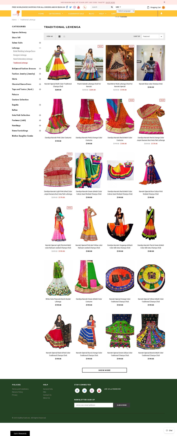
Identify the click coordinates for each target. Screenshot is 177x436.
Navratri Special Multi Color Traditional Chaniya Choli (58, 85)
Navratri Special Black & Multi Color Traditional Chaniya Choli (150, 354)
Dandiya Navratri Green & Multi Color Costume (89, 300)
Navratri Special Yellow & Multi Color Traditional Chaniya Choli (151, 300)
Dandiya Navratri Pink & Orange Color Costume (89, 139)
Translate (123, 17)
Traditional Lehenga (27, 20)
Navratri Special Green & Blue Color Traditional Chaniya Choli (119, 354)
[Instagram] (74, 7)
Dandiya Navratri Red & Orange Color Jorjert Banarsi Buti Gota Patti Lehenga (151, 139)
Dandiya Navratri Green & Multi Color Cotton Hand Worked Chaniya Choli (89, 193)
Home (14, 20)
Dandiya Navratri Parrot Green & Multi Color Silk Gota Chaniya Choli (151, 246)
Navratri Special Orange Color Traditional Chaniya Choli (119, 300)
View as (50, 36)
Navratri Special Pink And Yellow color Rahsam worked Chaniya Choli (89, 246)
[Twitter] (70, 7)
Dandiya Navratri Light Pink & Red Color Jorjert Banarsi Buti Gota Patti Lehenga (58, 193)
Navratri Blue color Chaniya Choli (150, 84)
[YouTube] (78, 7)
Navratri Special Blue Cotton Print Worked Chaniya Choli (151, 193)
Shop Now (110, 2)
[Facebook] (67, 7)
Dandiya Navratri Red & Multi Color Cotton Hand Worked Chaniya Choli (119, 193)
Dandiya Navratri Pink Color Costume (58, 138)
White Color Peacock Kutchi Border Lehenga (58, 300)
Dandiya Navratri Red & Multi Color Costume (120, 139)
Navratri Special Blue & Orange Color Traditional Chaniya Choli (89, 354)
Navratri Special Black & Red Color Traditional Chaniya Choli (58, 354)
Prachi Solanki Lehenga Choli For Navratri (89, 85)
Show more (104, 370)
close (164, 2)
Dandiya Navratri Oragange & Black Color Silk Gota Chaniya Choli (119, 246)
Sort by (137, 36)
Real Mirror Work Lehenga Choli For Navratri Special (119, 85)
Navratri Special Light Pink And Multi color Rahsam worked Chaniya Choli (58, 246)
